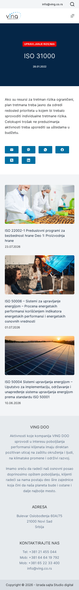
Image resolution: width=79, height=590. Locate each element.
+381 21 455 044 (42, 552)
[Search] (72, 4)
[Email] (12, 149)
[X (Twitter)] (12, 160)
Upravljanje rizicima (39, 44)
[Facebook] (62, 149)
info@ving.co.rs (52, 4)
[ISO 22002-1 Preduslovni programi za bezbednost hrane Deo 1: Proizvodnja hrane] (39, 204)
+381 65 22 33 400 (44, 563)
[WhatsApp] (45, 149)
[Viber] (28, 149)
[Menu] (72, 16)
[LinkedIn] (28, 160)
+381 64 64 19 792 (44, 557)
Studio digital (63, 585)
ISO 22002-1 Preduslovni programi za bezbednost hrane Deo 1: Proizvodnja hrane (35, 235)
